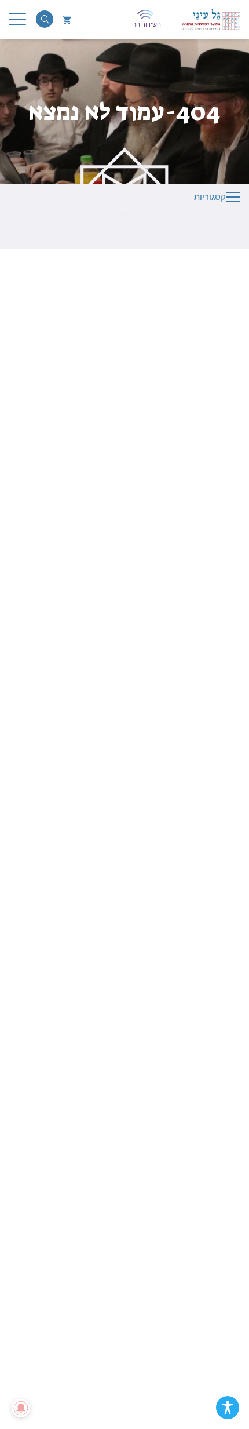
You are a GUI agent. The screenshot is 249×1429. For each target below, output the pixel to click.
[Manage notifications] (21, 1408)
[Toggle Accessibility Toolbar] (227, 1407)
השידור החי (145, 24)
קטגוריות (210, 197)
